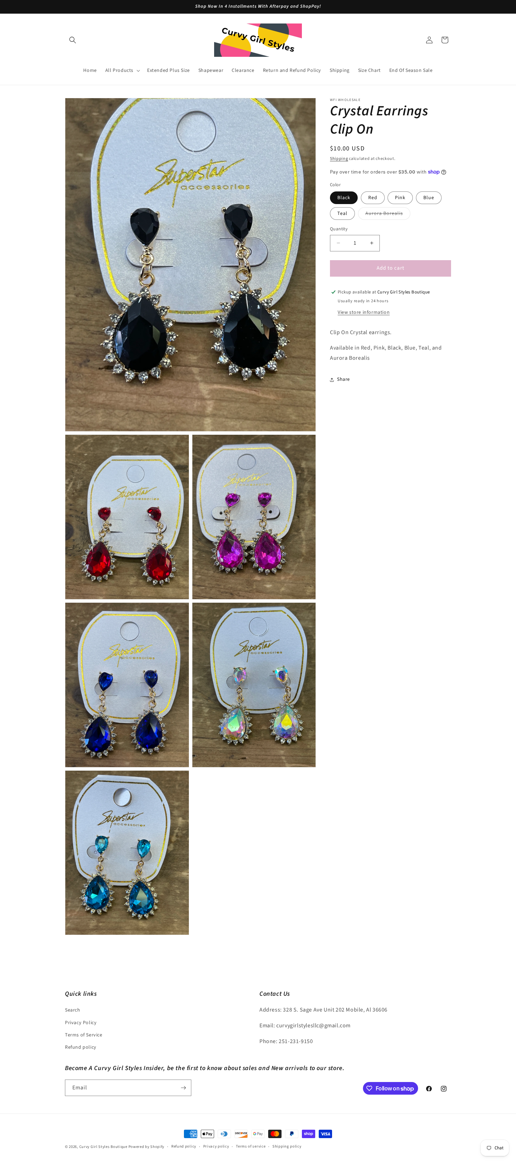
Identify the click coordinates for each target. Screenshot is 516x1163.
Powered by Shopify (146, 1146)
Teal (342, 213)
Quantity (339, 229)
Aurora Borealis (387, 215)
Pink (400, 197)
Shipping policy (287, 1146)
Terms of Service (83, 1035)
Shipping (339, 159)
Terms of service (250, 1146)
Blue (428, 197)
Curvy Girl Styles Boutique (103, 1146)
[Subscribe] (183, 1088)
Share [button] (343, 379)
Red (372, 197)
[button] (72, 40)
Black (343, 197)
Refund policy (81, 1047)
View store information (364, 312)
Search (72, 1010)
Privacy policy (216, 1146)
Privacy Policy (81, 1022)
